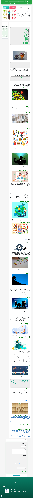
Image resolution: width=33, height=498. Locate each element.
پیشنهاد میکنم (21, 463)
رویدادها (5, 3)
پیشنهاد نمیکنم (17, 463)
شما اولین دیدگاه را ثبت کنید (16, 475)
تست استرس (26, 150)
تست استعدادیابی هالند (24, 400)
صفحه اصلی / (28, 7)
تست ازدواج (26, 127)
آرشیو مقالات (25, 7)
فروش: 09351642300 (4, 480)
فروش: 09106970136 (4, 479)
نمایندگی (7, 3)
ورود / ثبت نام (6, 1)
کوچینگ (10, 3)
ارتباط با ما (2, 3)
